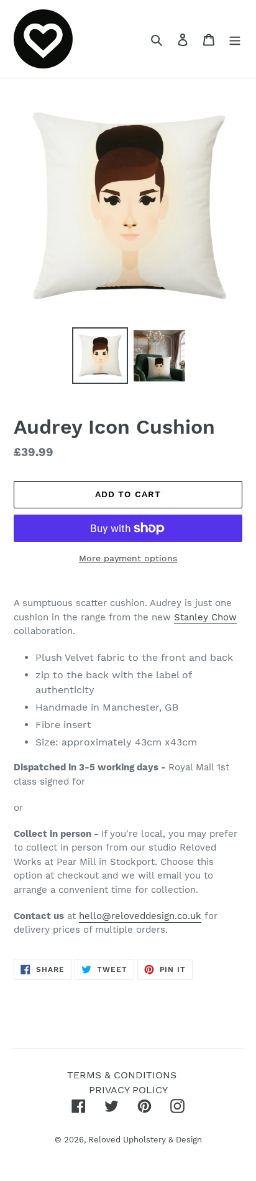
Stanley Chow (205, 617)
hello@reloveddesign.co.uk (140, 916)
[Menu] (235, 39)
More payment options (128, 558)
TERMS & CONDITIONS (121, 1075)
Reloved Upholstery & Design (145, 1139)
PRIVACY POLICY (128, 1090)
